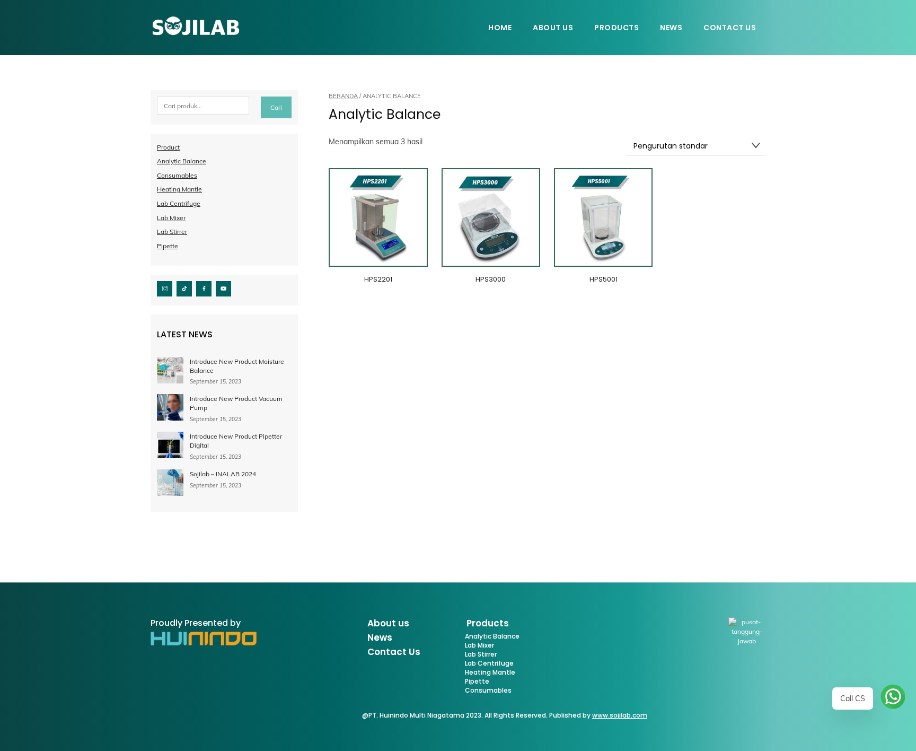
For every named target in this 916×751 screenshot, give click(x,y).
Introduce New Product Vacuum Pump (236, 403)
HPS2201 (378, 279)
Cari (276, 107)
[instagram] (164, 288)
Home (500, 27)
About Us (553, 27)
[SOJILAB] (196, 32)
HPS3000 (490, 279)
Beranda (343, 96)
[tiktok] (184, 288)
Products (616, 27)
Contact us (729, 27)
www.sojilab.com (619, 715)
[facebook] (204, 288)
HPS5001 (603, 279)
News (671, 27)
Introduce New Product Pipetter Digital (236, 440)
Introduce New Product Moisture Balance (237, 365)
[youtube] (223, 288)
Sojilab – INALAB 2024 (223, 474)
